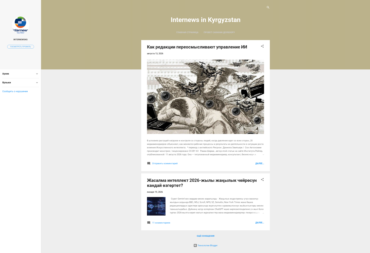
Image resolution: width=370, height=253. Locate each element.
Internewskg (20, 39)
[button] (262, 46)
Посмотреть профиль (20, 47)
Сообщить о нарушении (15, 91)
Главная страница (187, 32)
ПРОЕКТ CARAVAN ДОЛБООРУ (219, 32)
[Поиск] (268, 7)
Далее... (259, 163)
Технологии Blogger (207, 245)
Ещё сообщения (205, 236)
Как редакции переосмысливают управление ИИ (197, 46)
